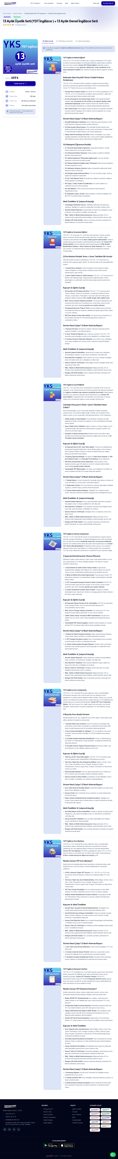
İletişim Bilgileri (47, 1123)
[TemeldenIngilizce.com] (95, 1118)
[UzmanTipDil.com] (106, 1113)
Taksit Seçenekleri (84, 41)
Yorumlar (59, 3)
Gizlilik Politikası (48, 1120)
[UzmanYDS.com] (106, 1122)
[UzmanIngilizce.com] (95, 1109)
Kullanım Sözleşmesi (49, 1117)
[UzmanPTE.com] (106, 1109)
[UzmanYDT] (10, 3)
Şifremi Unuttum (48, 1114)
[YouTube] (9, 1129)
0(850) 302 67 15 (11, 1117)
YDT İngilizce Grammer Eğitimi (75, 232)
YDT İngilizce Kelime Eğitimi (74, 57)
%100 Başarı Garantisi (65, 41)
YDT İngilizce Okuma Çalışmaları (76, 534)
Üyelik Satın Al (19, 83)
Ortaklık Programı (77, 1123)
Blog (66, 3)
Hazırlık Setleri (17, 13)
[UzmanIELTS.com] (95, 1113)
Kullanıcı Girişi (47, 1112)
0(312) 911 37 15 (10, 1114)
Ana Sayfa (8, 13)
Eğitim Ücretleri (76, 1109)
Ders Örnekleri (49, 3)
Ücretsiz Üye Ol (108, 3)
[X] (18, 1129)
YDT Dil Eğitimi (35, 3)
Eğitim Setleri (75, 3)
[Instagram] (5, 1129)
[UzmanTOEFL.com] (106, 1118)
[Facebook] (14, 1129)
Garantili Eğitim (76, 1120)
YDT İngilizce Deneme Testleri (75, 969)
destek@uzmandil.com (12, 1119)
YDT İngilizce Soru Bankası (73, 841)
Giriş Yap (96, 3)
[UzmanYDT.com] (95, 1122)
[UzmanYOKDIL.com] (95, 1126)
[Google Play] (51, 1145)
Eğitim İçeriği (49, 41)
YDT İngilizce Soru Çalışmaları (75, 690)
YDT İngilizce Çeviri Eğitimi (73, 385)
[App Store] (67, 1145)
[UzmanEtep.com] (106, 1126)
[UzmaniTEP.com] (95, 1130)
